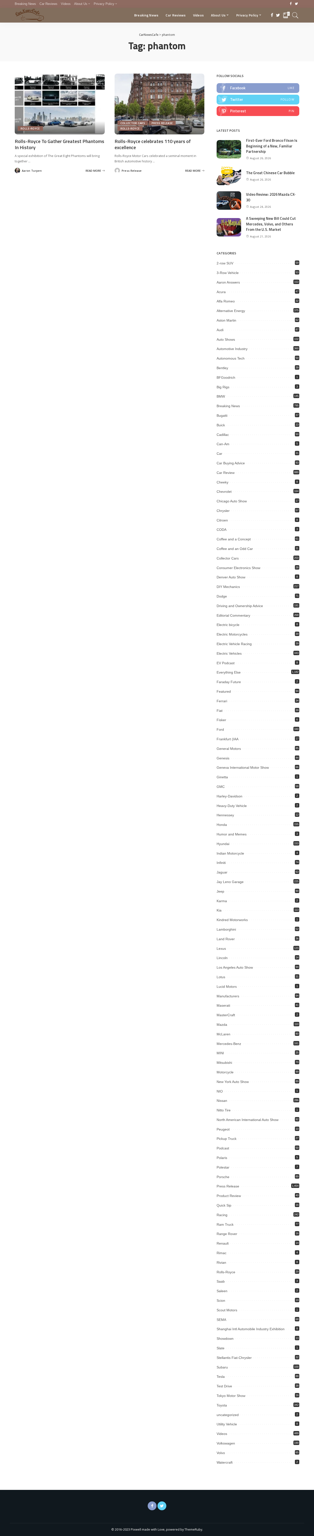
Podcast (223, 1148)
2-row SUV (225, 263)
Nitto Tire (224, 1110)
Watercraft (225, 1462)
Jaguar (222, 872)
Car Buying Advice (231, 463)
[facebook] (258, 88)
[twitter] (258, 99)
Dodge (222, 596)
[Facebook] (291, 4)
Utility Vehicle (227, 1424)
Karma (222, 901)
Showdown (225, 1339)
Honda (222, 825)
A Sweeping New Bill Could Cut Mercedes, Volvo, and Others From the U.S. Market (271, 224)
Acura (221, 292)
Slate (220, 1348)
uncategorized (228, 1415)
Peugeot (223, 1129)
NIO (220, 1091)
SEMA (221, 1320)
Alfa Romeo (226, 301)
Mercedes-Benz (229, 1044)
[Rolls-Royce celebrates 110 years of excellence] (160, 104)
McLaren (223, 1034)
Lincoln (222, 958)
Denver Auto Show (231, 577)
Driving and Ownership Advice (240, 606)
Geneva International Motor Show (243, 767)
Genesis (223, 758)
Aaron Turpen (32, 170)
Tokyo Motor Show (231, 1396)
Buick (221, 425)
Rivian (221, 1262)
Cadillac (223, 435)
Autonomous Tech (231, 358)
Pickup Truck (226, 1139)
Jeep (220, 891)
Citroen (222, 520)
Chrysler (223, 511)
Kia (219, 910)
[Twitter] (296, 4)
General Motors (229, 749)
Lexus (221, 948)
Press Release (162, 123)
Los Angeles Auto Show (235, 967)
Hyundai (223, 844)
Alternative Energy (231, 311)
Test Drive (224, 1386)
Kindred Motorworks (232, 920)
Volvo (221, 1453)
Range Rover (227, 1234)
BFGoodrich (226, 377)
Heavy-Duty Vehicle (232, 806)
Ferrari (222, 701)
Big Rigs (223, 387)
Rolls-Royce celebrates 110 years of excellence (153, 144)
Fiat (219, 711)
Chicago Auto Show (232, 501)
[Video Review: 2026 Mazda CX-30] (229, 200)
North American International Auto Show (247, 1120)
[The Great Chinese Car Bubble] (229, 176)
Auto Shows (226, 339)
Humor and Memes (232, 834)
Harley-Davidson (229, 796)
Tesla (221, 1377)
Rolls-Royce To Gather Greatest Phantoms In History (59, 144)
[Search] (295, 15)
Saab (221, 1281)
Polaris (222, 1158)
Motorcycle (225, 1072)
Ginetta (222, 777)
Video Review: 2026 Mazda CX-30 (271, 197)
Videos (222, 1434)
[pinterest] (258, 111)
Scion (221, 1300)
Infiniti (221, 863)
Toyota (222, 1405)
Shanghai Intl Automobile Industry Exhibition (251, 1329)
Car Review (226, 473)
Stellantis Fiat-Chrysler (234, 1358)
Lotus (221, 977)
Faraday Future (229, 682)
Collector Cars (132, 123)
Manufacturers (228, 996)
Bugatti (222, 415)
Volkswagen (226, 1443)
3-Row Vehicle (228, 273)
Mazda (222, 1025)
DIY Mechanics (228, 587)
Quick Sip (224, 1205)
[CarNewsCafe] (30, 15)
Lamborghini (226, 929)
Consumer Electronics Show (238, 568)
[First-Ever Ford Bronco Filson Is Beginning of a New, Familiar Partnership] (229, 149)
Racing (222, 1215)
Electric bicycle (228, 625)
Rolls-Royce (30, 128)
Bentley (222, 368)
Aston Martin (226, 320)
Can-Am (223, 444)
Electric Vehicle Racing (234, 644)
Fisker (221, 720)
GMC (221, 787)
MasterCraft (226, 1015)
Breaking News (228, 406)
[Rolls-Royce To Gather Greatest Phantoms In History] (60, 104)
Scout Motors (227, 1310)
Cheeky (222, 482)
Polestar (223, 1167)
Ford (220, 729)
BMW (221, 396)
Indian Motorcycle (230, 853)
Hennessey (225, 815)
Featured (224, 691)
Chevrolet (224, 492)
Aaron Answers (228, 282)
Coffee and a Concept (234, 539)
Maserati (223, 1005)
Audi (220, 330)
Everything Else (229, 672)
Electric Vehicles (229, 653)
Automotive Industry (232, 349)
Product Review (229, 1196)
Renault (223, 1243)
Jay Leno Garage (230, 882)
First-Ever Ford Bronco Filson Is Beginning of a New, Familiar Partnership (271, 146)
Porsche (223, 1177)
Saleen (222, 1291)
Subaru (222, 1367)
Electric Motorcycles (232, 634)
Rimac (221, 1253)
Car (219, 454)
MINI (220, 1053)
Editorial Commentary (233, 615)
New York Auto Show (233, 1082)
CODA (221, 530)
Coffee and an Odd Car (235, 549)
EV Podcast (226, 663)
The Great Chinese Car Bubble (270, 173)
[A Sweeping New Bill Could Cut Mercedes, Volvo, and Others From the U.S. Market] (229, 227)
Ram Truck (225, 1224)
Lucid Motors (227, 987)
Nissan (222, 1101)
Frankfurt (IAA (227, 739)
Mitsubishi (224, 1063)
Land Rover (226, 939)
